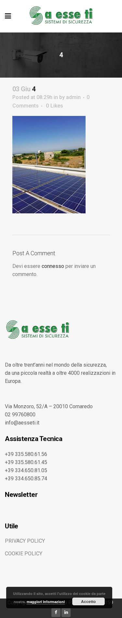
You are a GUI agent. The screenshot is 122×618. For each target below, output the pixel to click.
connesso (53, 266)
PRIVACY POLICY (25, 541)
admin (73, 97)
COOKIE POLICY (23, 553)
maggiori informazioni (46, 601)
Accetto (88, 601)
